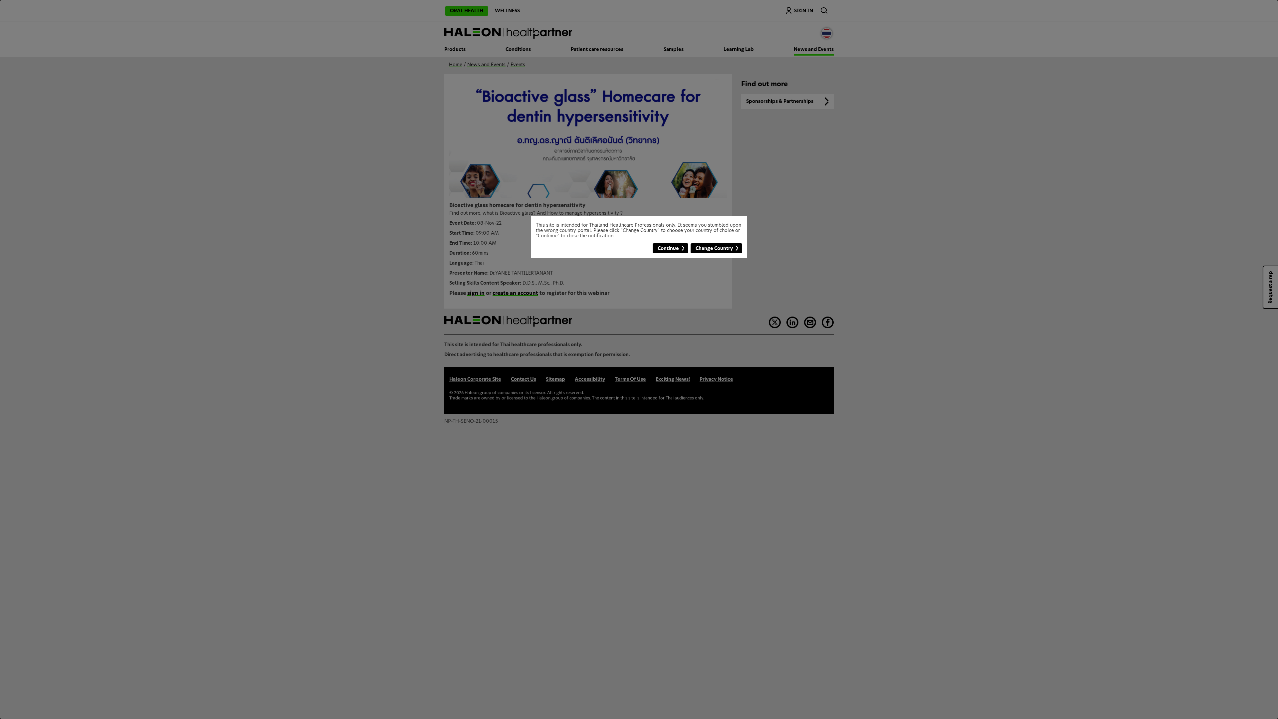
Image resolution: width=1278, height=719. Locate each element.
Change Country (714, 248)
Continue (668, 248)
